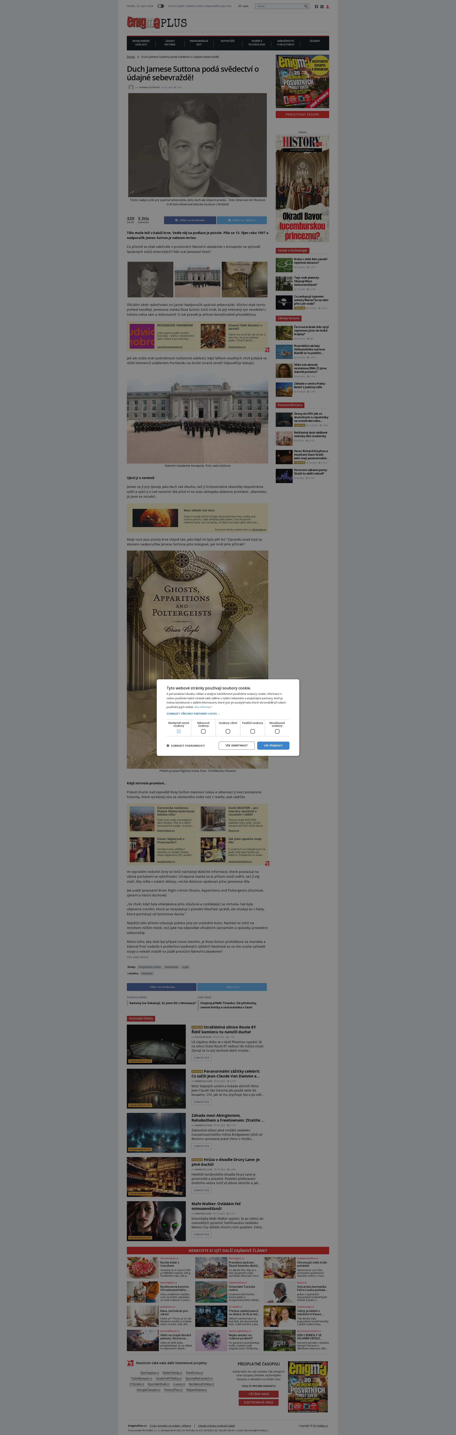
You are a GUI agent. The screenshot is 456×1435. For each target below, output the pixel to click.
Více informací (203, 707)
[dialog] (228, 717)
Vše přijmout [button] (273, 745)
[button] (228, 713)
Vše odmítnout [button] (237, 745)
